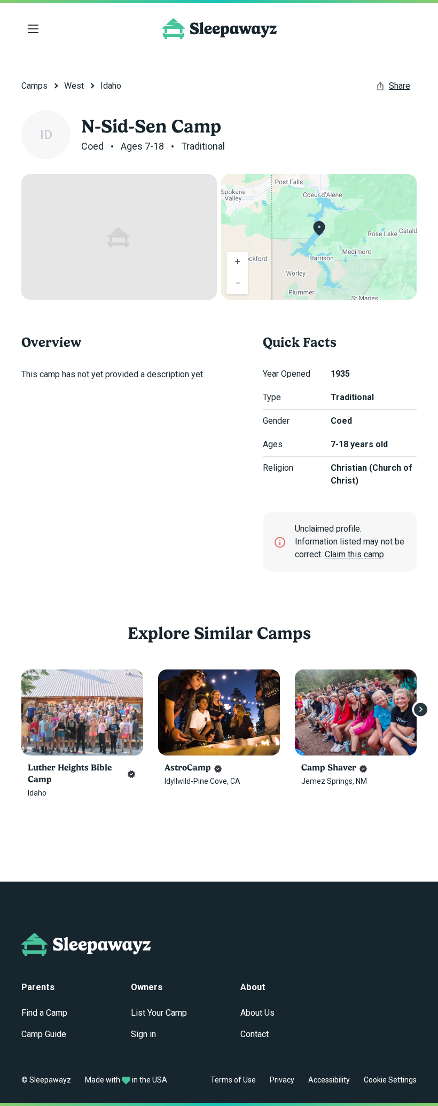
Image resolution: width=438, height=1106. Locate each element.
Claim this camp (354, 554)
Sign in (143, 1034)
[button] (319, 228)
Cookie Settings (390, 1080)
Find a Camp (44, 1013)
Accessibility (329, 1080)
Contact (254, 1034)
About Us (257, 1013)
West (74, 86)
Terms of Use (233, 1080)
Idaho (110, 86)
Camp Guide (43, 1034)
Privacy (282, 1080)
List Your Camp (159, 1013)
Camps (34, 86)
